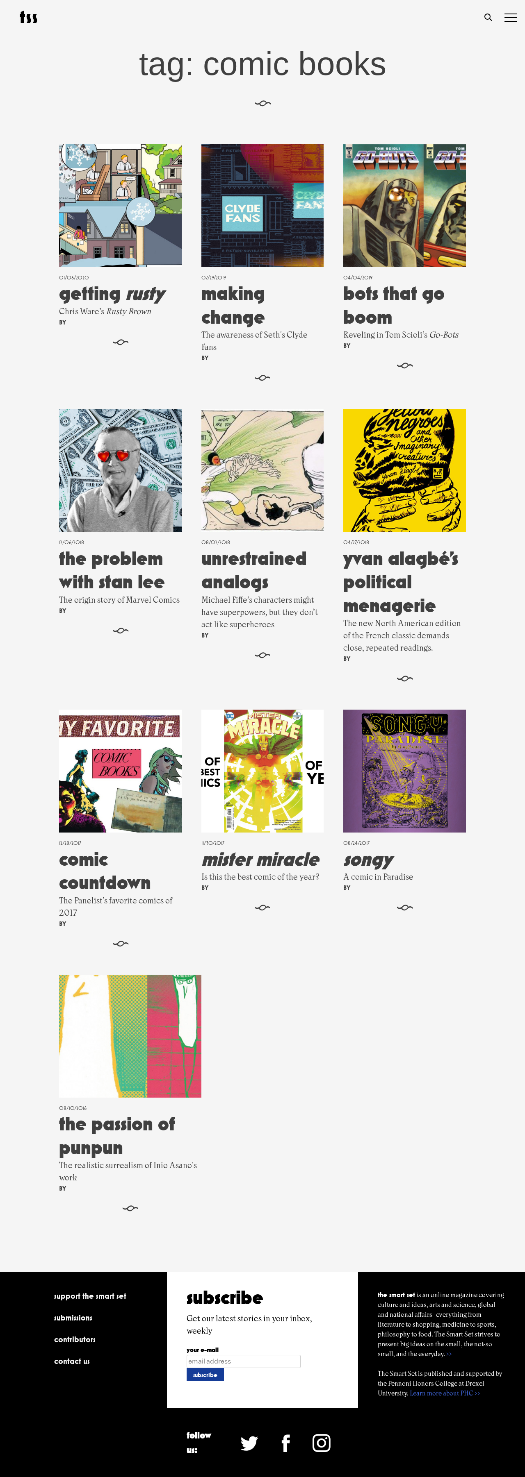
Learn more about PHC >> (445, 1393)
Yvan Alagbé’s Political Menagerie (400, 582)
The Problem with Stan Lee (112, 570)
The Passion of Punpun (117, 1135)
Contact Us (72, 1361)
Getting (111, 293)
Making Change (233, 305)
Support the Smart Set (90, 1296)
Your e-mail (203, 1350)
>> (449, 1354)
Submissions (73, 1317)
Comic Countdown (105, 870)
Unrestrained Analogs (254, 570)
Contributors (75, 1339)
